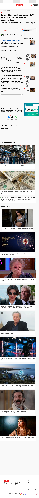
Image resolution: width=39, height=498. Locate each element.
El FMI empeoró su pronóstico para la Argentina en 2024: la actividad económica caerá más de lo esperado (8, 59)
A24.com (16, 479)
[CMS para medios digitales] (27, 494)
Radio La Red (35, 5)
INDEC (13, 10)
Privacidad (28, 482)
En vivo (30, 5)
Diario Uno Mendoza (18, 484)
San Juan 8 (17, 485)
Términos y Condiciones (30, 483)
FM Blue (16, 483)
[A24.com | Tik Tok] (11, 483)
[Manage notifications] (36, 494)
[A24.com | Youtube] (9, 483)
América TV (17, 487)
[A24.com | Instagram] (8, 483)
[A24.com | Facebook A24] (4, 483)
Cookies (27, 485)
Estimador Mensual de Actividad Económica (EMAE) (12, 40)
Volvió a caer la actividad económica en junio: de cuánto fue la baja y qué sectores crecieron (12, 134)
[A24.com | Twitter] (6, 483)
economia (16, 125)
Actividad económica (8, 10)
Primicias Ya (17, 481)
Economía (2, 10)
